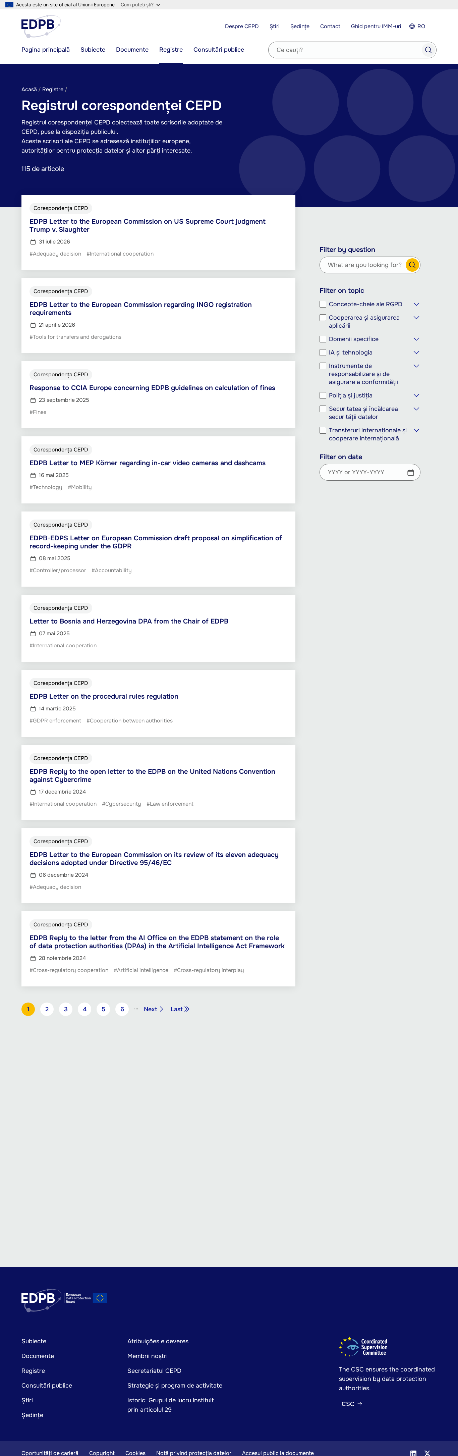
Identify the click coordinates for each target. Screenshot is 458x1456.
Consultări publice (218, 49)
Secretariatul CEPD (154, 1370)
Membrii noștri (147, 1356)
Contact (330, 26)
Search (428, 50)
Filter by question (347, 250)
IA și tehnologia (351, 352)
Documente (132, 49)
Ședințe (299, 26)
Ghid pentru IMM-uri (376, 26)
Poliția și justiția (351, 395)
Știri (275, 26)
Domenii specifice (354, 339)
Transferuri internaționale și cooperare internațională (368, 434)
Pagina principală (45, 49)
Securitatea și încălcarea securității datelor (363, 413)
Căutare (412, 265)
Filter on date (341, 457)
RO (421, 26)
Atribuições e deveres (157, 1341)
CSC (348, 1404)
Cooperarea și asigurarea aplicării (364, 321)
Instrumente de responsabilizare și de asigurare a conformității (363, 374)
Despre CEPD (242, 26)
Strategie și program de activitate (174, 1385)
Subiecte (92, 49)
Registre (171, 49)
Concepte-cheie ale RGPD (365, 304)
